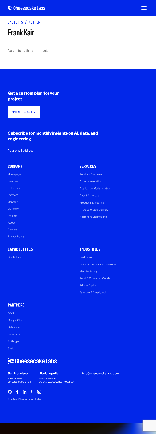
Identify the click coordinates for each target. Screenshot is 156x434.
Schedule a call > (23, 112)
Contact (13, 202)
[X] (32, 392)
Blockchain (14, 257)
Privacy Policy (16, 236)
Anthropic (14, 341)
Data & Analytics (89, 195)
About (11, 222)
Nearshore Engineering (93, 216)
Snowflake (14, 334)
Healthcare (86, 257)
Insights (15, 22)
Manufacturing (88, 271)
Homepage (14, 174)
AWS (11, 313)
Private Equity (88, 285)
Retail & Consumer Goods (95, 278)
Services (13, 181)
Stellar (11, 348)
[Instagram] (39, 392)
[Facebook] (17, 392)
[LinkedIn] (24, 392)
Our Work (13, 208)
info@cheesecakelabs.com (100, 373)
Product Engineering (92, 202)
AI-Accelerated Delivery (94, 209)
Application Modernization (95, 188)
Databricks (14, 327)
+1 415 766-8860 (15, 378)
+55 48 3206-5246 (47, 378)
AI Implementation (91, 181)
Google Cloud (16, 320)
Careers (12, 229)
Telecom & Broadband (93, 292)
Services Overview (91, 174)
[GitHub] (10, 392)
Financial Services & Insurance (98, 264)
